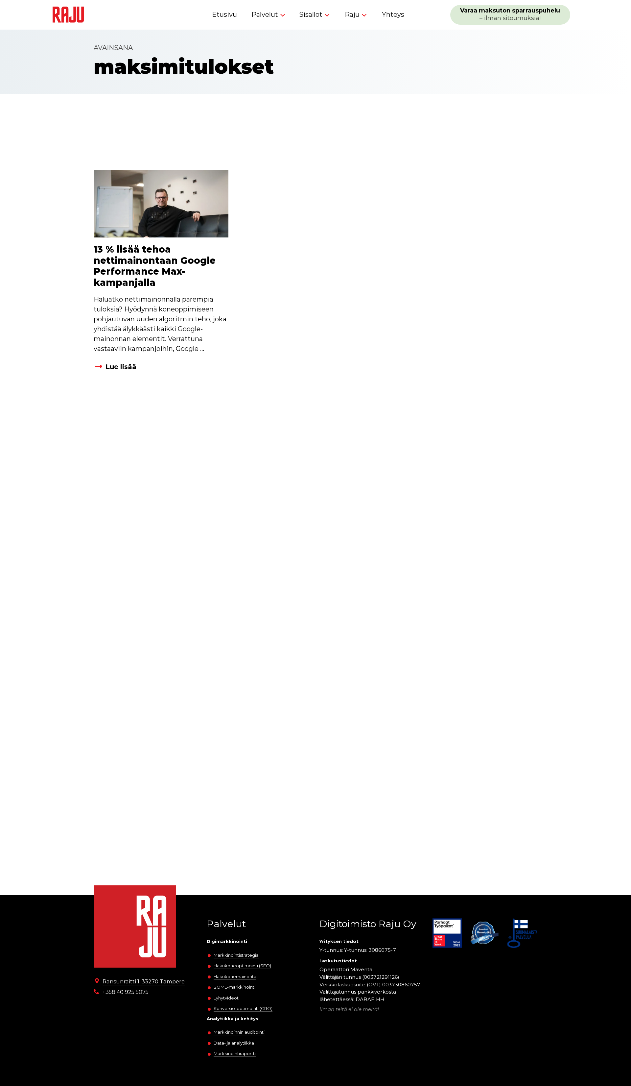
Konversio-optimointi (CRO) (243, 1008)
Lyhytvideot (226, 997)
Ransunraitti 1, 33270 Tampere (144, 981)
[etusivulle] (68, 15)
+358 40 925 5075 (126, 992)
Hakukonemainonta (235, 976)
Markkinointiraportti (235, 1053)
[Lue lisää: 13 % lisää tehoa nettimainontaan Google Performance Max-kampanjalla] (161, 203)
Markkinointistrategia (236, 955)
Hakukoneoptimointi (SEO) (242, 965)
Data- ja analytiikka (234, 1043)
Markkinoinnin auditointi (239, 1032)
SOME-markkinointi (234, 987)
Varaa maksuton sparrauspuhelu (510, 14)
